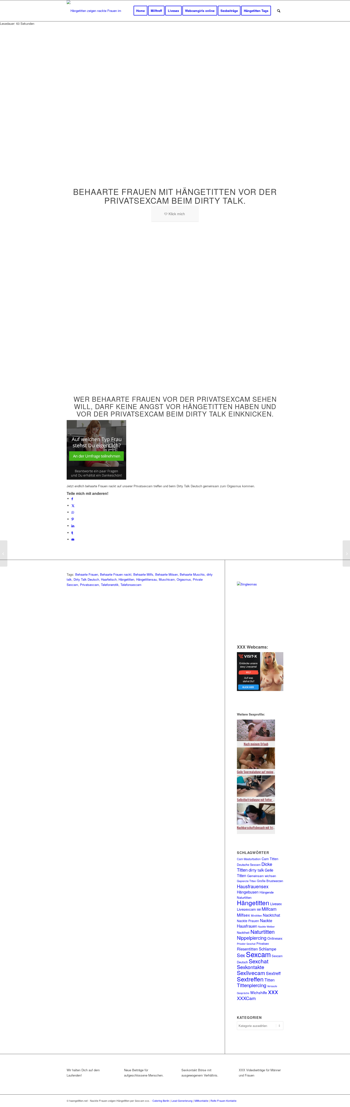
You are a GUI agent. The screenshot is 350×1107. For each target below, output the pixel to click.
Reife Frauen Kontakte (223, 1100)
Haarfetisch (109, 579)
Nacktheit (243, 932)
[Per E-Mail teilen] (72, 539)
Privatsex (262, 943)
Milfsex (243, 915)
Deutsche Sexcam (248, 865)
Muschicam (167, 579)
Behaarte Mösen (166, 574)
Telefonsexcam (130, 584)
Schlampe (267, 949)
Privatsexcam (89, 584)
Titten (270, 980)
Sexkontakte (250, 966)
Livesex (276, 903)
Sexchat (258, 961)
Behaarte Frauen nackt (115, 574)
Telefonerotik (110, 584)
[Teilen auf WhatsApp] (72, 512)
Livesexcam (246, 909)
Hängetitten (126, 579)
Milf (259, 909)
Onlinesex (274, 938)
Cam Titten (270, 858)
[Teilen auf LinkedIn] (72, 525)
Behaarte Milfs (143, 574)
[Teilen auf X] (73, 505)
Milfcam (269, 909)
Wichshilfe (258, 992)
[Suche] (278, 10)
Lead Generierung (181, 1100)
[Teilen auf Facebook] (72, 498)
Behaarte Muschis (192, 574)
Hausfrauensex (253, 886)
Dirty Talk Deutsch (86, 579)
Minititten (256, 915)
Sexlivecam (251, 973)
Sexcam (258, 954)
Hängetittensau (146, 579)
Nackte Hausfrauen (254, 923)
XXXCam (246, 998)
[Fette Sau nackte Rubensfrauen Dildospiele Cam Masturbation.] (346, 553)
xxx (273, 991)
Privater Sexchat (246, 943)
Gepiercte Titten (246, 881)
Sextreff (273, 973)
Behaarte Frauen (86, 574)
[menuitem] (140, 10)
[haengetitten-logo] (98, 10)
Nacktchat (271, 915)
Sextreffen (250, 979)
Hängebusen (248, 892)
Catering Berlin (160, 1100)
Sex (241, 955)
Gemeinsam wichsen (261, 875)
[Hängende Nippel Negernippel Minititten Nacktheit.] (3, 553)
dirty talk (256, 870)
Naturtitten (262, 931)
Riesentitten (247, 949)
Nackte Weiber (266, 926)
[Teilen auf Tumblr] (72, 532)
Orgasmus (184, 579)
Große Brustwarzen (270, 880)
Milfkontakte (201, 1100)
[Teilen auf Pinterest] (72, 519)
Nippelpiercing (251, 937)
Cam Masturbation (249, 859)
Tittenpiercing (251, 985)
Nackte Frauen (248, 920)
